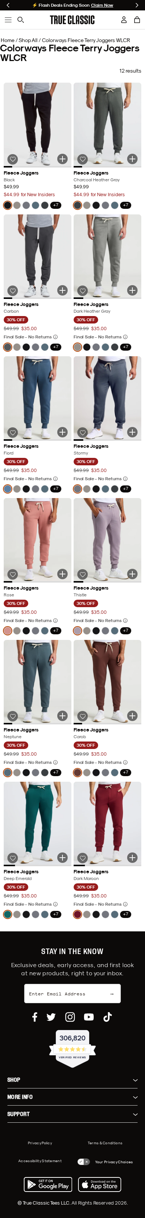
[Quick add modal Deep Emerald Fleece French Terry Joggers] (62, 857)
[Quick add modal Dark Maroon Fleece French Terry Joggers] (132, 857)
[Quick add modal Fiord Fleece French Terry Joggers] (62, 432)
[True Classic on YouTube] (89, 1017)
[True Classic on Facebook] (34, 1017)
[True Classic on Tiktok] (108, 1017)
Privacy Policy (40, 1143)
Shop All (28, 40)
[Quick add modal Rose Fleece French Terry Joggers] (62, 574)
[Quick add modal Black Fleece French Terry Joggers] (62, 159)
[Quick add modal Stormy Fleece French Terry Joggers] (132, 432)
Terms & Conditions (105, 1143)
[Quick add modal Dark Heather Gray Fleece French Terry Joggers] (132, 290)
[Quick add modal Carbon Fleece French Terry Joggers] (62, 290)
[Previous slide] (8, 5)
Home (7, 40)
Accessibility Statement (40, 1160)
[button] (137, 19)
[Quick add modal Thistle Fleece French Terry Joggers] (132, 574)
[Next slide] (137, 5)
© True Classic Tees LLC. (44, 1203)
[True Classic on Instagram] (70, 1017)
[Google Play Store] (48, 1184)
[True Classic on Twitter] (51, 1017)
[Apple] (99, 1184)
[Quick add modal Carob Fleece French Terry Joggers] (132, 716)
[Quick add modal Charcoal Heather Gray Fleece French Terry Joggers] (132, 159)
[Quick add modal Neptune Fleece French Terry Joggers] (62, 716)
